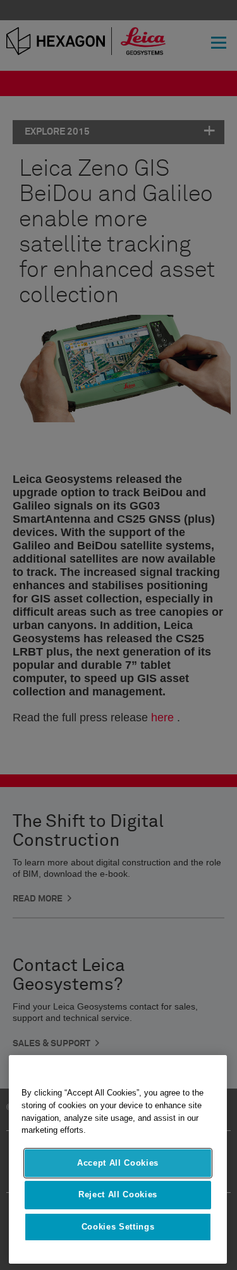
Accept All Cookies (118, 1163)
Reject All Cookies (117, 1194)
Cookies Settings (118, 1226)
